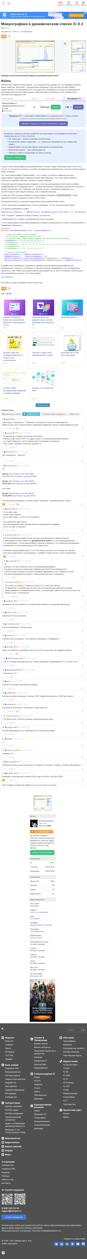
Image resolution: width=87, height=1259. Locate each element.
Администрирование (14, 1090)
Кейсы (37, 1091)
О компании (8, 1161)
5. (4, 509)
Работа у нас (8, 1179)
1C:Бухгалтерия (36, 938)
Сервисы (38, 1084)
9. (6, 582)
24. (3, 773)
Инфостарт (38, 283)
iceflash (9, 693)
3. (4, 433)
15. (4, 658)
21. (3, 739)
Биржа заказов (13, 1146)
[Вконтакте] (61, 1244)
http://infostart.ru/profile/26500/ (21, 493)
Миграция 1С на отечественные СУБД (15, 1131)
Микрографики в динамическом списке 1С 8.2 (42, 24)
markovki (10, 727)
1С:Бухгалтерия (70, 1065)
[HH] (67, 1244)
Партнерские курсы (72, 1055)
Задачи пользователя (15, 1079)
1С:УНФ (66, 1075)
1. (2, 419)
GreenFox (11, 635)
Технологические (42, 1125)
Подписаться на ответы (12, 414)
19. (4, 716)
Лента (8, 1048)
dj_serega (10, 762)
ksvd (8, 681)
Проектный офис (72, 1110)
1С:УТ (65, 1079)
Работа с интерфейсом (39, 912)
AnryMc (9, 466)
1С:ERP (66, 1068)
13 (5, 662)
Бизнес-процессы (42, 1047)
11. (3, 624)
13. (3, 647)
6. (4, 535)
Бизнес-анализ (41, 1043)
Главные (9, 1045)
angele (9, 739)
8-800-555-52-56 (10, 1208)
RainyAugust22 (13, 670)
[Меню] (3, 3)
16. (3, 681)
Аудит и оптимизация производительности (15, 1124)
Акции (37, 1077)
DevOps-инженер (71, 1052)
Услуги (37, 1088)
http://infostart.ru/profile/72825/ (21, 474)
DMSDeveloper (14, 658)
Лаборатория (12, 1103)
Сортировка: (53, 414)
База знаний (11, 1065)
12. (3, 635)
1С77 (65, 1101)
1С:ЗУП (66, 1086)
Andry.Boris (11, 624)
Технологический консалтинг (13, 1118)
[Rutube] (83, 1244)
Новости (9, 1041)
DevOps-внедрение (14, 1113)
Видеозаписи (12, 1142)
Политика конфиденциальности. (46, 1231)
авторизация (50, 785)
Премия (8, 1059)
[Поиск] (9, 3)
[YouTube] (78, 1244)
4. (3, 466)
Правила (6, 1172)
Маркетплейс (70, 1061)
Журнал (9, 1037)
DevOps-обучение (13, 1106)
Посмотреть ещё (42, 405)
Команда (38, 1057)
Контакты (6, 1183)
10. (3, 612)
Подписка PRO (12, 1068)
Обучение (68, 1037)
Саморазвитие (41, 1068)
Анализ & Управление (40, 1039)
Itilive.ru (10, 612)
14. (3, 670)
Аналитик (67, 1045)
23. (3, 762)
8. (5, 561)
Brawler (10, 647)
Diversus (10, 535)
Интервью (10, 1052)
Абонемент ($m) (36, 976)
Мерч (8, 1154)
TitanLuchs (11, 750)
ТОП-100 (9, 1055)
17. (3, 693)
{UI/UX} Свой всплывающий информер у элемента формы (14, 390)
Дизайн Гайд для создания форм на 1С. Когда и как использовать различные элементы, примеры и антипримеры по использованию (14, 360)
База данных (11, 1086)
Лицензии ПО (40, 1114)
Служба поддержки (14, 1190)
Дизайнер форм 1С (69, 317)
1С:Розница (68, 1083)
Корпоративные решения (43, 1105)
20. (3, 727)
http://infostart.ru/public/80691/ (24, 483)
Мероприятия (12, 1138)
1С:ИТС (37, 1081)
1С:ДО (66, 1090)
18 (5, 719)
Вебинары (38, 1099)
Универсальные (70, 1093)
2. (3, 452)
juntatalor (9, 601)
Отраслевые (40, 1118)
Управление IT (40, 1061)
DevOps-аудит (12, 1110)
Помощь (5, 1176)
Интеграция (10, 1093)
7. (3, 601)
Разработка (10, 1083)
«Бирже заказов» (27, 136)
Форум (9, 1150)
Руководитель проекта (73, 1048)
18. (3, 704)
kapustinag (10, 419)
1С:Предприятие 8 (37, 931)
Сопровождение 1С (44, 1074)
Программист (35, 919)
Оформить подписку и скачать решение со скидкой (43, 123)
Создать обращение (13, 1217)
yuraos (9, 433)
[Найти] (83, 1030)
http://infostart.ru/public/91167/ (23, 496)
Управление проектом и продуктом (45, 1052)
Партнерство (40, 1095)
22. (3, 750)
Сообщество (11, 1097)
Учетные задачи (12, 1075)
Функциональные (13, 1072)
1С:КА (65, 1072)
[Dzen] (72, 1244)
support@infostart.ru (12, 1211)
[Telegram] (56, 1244)
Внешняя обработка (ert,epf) (41, 925)
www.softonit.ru (7, 277)
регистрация (39, 785)
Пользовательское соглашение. (16, 1231)
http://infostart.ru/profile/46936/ (21, 481)
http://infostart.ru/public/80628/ (23, 476)
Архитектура (40, 1064)
